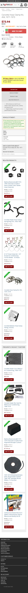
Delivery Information (5, 550)
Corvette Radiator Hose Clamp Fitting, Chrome (13, 326)
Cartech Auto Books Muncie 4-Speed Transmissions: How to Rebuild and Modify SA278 (13, 514)
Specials (3, 569)
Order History (4, 578)
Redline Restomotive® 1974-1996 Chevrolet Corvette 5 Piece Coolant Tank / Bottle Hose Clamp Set (13, 184)
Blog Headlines (4, 571)
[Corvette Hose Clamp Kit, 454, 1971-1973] (14, 61)
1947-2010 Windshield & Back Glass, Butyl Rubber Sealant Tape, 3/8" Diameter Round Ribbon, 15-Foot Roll (13, 477)
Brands (2, 566)
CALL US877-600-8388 (21, 46)
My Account (3, 577)
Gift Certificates (4, 568)
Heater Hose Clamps (6, 10)
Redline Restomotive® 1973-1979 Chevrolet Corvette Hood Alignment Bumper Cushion (13, 440)
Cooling (8, 9)
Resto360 (3, 542)
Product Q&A (14, 96)
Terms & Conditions (5, 553)
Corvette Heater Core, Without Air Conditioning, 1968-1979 (13, 369)
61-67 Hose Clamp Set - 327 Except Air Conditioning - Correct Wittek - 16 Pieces (12, 255)
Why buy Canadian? (5, 548)
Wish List (3, 580)
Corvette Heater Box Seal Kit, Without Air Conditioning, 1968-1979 (12, 404)
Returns (2, 560)
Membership (4, 583)
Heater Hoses (19, 9)
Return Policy (4, 543)
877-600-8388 (11, 1)
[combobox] (14, 154)
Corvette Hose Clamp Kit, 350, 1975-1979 (13, 291)
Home (3, 9)
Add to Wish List (7, 39)
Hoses (12, 9)
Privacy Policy (4, 551)
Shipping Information (5, 545)
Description (13, 89)
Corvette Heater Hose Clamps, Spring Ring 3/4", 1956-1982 (13, 220)
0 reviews (11, 37)
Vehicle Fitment (14, 93)
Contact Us (18, 1)
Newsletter (3, 582)
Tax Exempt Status (5, 547)
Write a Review (19, 37)
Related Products (14, 100)
